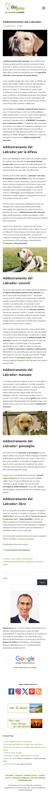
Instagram (30, 538)
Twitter (13, 538)
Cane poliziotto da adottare (17, 550)
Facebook (21, 538)
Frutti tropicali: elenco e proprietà (18, 741)
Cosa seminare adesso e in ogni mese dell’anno (23, 744)
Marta (20, 26)
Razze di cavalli (10, 758)
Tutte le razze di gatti (13, 752)
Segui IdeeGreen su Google (25, 667)
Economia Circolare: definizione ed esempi (21, 755)
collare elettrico (10, 478)
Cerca (5, 578)
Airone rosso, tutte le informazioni (18, 558)
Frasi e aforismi (10, 764)
